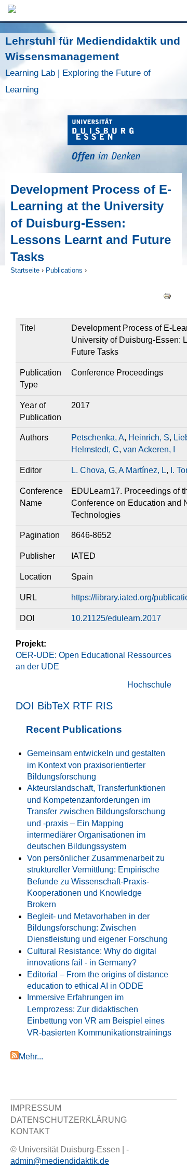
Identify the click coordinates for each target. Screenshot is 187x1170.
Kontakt (30, 1131)
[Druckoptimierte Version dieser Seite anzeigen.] (167, 295)
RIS (104, 705)
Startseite (24, 270)
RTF (82, 705)
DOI (25, 705)
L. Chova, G (93, 470)
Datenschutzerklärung (68, 1119)
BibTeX (53, 705)
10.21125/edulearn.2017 (116, 618)
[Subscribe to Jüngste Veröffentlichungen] (14, 1056)
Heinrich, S (148, 437)
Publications (64, 270)
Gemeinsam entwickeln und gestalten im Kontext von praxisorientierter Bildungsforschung (96, 765)
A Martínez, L (142, 470)
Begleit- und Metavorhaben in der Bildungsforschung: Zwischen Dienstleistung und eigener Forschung (97, 928)
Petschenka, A (97, 437)
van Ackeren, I (149, 449)
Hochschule (149, 684)
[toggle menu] (174, 11)
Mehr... (31, 1056)
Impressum (35, 1108)
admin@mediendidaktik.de (59, 1160)
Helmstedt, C (95, 449)
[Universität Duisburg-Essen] (127, 140)
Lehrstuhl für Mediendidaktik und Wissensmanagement (92, 65)
